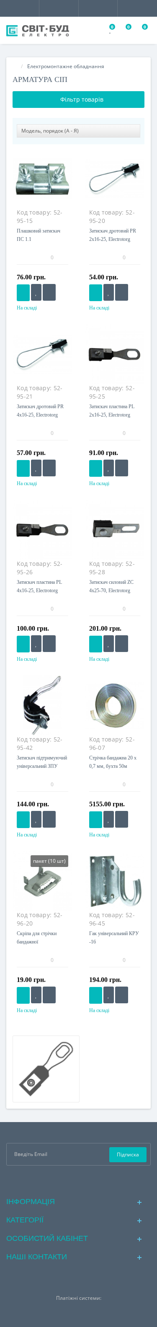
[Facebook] (65, 1180)
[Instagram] (78, 1180)
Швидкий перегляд (42, 183)
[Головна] (15, 66)
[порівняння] (49, 292)
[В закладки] (36, 292)
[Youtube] (92, 1180)
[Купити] (23, 292)
